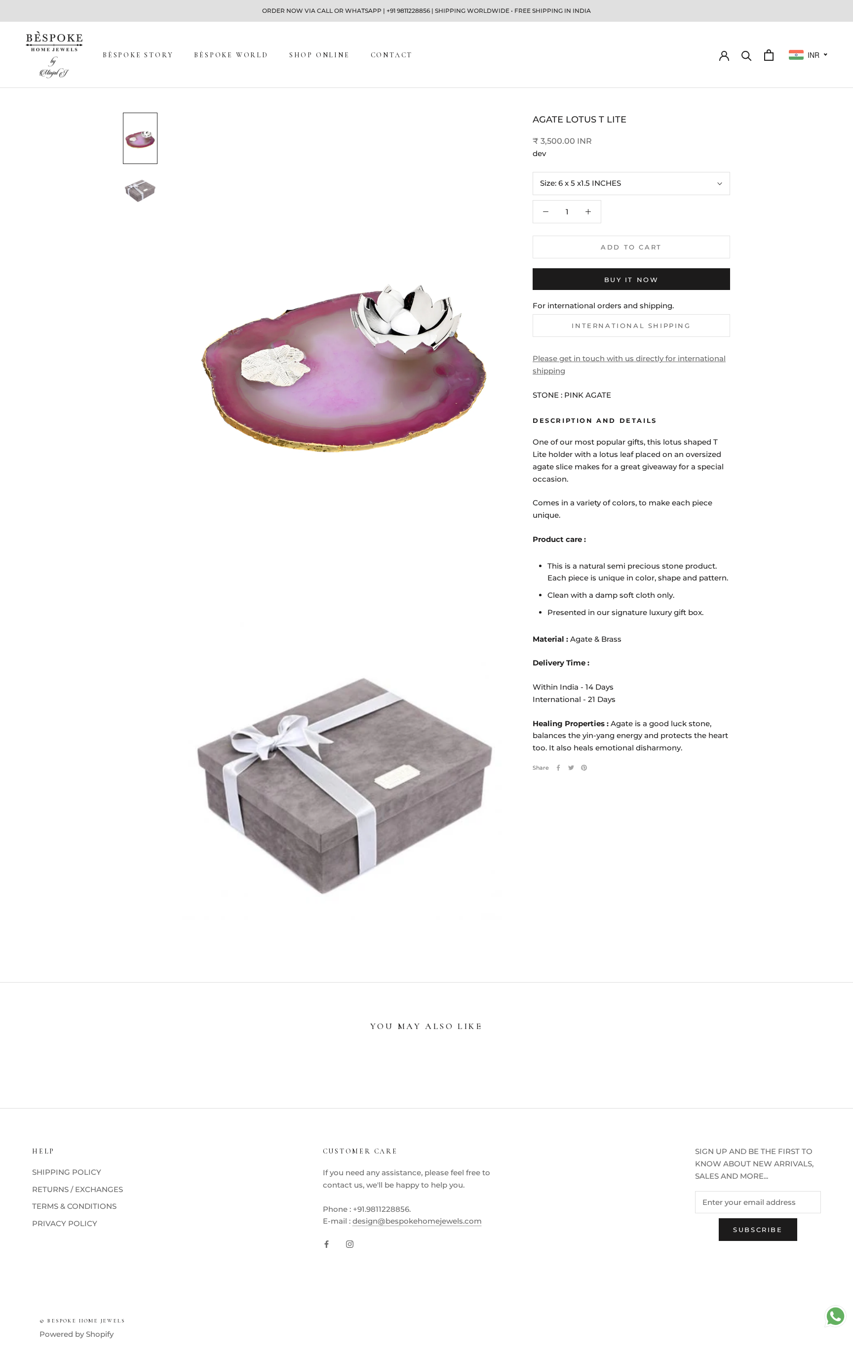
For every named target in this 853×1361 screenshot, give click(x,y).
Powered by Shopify (76, 1334)
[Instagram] (349, 1243)
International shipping (631, 326)
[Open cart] (769, 55)
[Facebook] (558, 768)
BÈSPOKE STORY (138, 55)
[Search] (746, 55)
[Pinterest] (584, 768)
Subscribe (757, 1230)
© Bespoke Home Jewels (82, 1321)
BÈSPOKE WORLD (231, 55)
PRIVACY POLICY (64, 1223)
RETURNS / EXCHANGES (77, 1189)
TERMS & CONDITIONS (74, 1206)
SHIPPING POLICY (66, 1172)
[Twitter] (571, 768)
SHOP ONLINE (319, 55)
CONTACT (392, 55)
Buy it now (631, 280)
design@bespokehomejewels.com (417, 1221)
